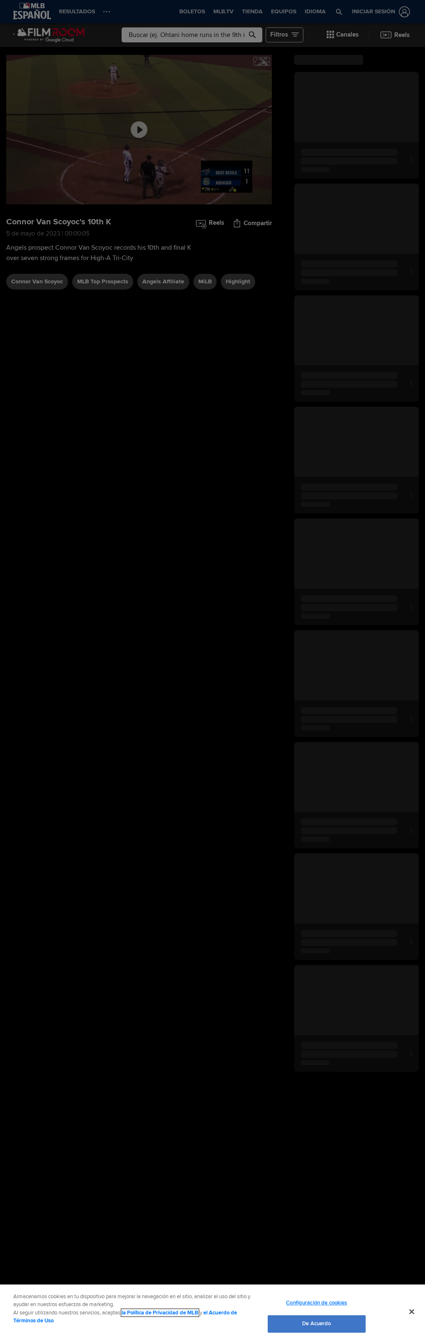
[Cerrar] (412, 1311)
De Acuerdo (316, 1323)
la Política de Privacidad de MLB (160, 1312)
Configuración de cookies (316, 1302)
